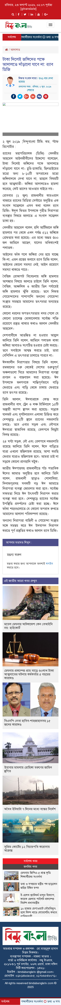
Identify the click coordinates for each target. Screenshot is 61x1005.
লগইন (49, 563)
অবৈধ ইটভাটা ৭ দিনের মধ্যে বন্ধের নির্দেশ (30, 809)
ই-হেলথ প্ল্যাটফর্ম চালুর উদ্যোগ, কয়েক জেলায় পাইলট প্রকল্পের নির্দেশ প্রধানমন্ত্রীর (38, 899)
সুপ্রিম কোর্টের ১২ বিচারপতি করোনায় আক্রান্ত (27, 848)
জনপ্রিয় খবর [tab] (30, 866)
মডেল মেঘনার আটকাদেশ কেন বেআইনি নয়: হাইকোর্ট (28, 626)
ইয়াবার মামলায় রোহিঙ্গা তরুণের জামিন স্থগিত (28, 769)
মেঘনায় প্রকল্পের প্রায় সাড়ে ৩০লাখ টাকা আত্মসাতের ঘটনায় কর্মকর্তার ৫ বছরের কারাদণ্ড (29, 674)
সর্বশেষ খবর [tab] (30, 861)
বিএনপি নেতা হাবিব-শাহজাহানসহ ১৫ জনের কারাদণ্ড (27, 722)
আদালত (15, 50)
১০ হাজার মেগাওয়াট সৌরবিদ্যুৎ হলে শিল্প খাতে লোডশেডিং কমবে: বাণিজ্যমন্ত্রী (39, 912)
